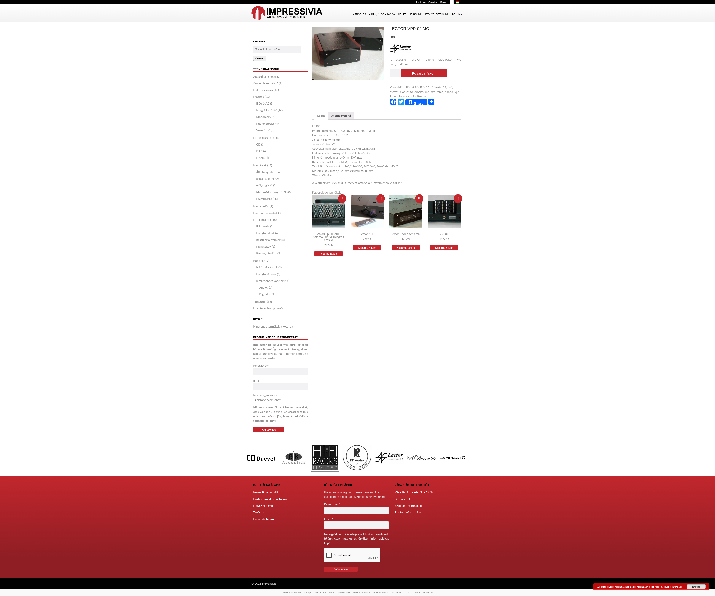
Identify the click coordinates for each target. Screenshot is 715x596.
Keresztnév (261, 365)
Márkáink (415, 14)
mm (432, 92)
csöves (394, 92)
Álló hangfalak (265, 172)
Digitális (264, 294)
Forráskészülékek (264, 137)
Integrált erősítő (266, 110)
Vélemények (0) (340, 115)
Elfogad (696, 586)
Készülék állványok (268, 239)
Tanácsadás (260, 512)
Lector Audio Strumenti (414, 96)
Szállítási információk (408, 505)
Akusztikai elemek (265, 76)
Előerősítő (262, 103)
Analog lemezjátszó (265, 83)
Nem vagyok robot (265, 395)
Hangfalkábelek (266, 274)
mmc (440, 92)
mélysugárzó (264, 185)
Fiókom (421, 2)
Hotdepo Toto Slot (361, 592)
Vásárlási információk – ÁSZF (414, 492)
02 (444, 87)
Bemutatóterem (263, 519)
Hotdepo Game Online (314, 592)
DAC (259, 151)
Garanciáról (402, 499)
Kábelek (258, 260)
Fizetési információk (408, 512)
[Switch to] (458, 2)
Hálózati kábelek (267, 267)
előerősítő (406, 92)
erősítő (419, 92)
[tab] (321, 116)
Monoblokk (263, 117)
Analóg (263, 287)
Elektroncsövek (263, 90)
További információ (673, 586)
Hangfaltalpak (265, 233)
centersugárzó (265, 178)
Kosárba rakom (424, 72)
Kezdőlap (359, 14)
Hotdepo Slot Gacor (291, 592)
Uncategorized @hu (266, 308)
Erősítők (258, 96)
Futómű (261, 157)
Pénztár (433, 2)
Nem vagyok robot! (269, 400)
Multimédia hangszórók (271, 192)
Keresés (260, 58)
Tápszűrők (259, 301)
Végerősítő (263, 130)
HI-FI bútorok (262, 219)
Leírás (321, 115)
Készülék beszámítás (266, 492)
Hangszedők (261, 206)
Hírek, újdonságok (381, 14)
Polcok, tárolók (266, 253)
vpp (457, 92)
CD (258, 144)
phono (449, 92)
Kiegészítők (263, 246)
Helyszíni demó (263, 505)
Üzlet (402, 14)
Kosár (444, 2)
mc (427, 92)
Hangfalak (259, 165)
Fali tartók (262, 226)
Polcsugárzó (264, 198)
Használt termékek (265, 213)
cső (450, 87)
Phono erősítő (265, 123)
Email (257, 380)
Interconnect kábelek (270, 280)
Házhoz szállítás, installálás (270, 499)
